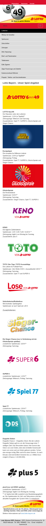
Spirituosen (5, 39)
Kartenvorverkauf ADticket (10, 73)
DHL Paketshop (6, 52)
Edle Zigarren (6, 64)
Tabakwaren (5, 60)
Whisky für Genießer (8, 35)
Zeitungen (5, 47)
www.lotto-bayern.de (28, 513)
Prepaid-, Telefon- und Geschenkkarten (14, 77)
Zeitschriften (5, 43)
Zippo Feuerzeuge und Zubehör (11, 69)
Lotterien (4, 30)
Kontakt (32, 3)
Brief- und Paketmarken (9, 56)
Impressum (24, 3)
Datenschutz (15, 3)
